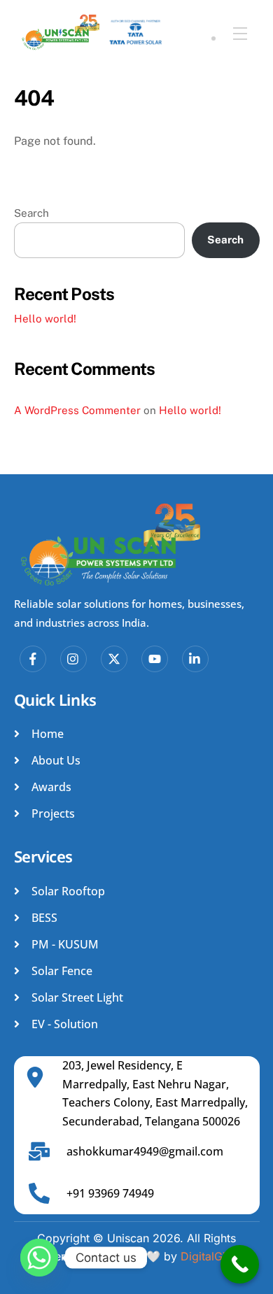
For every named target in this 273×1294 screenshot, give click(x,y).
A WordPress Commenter (77, 410)
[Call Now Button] (239, 1264)
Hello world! (45, 319)
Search (31, 213)
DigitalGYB (209, 1256)
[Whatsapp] (39, 1258)
